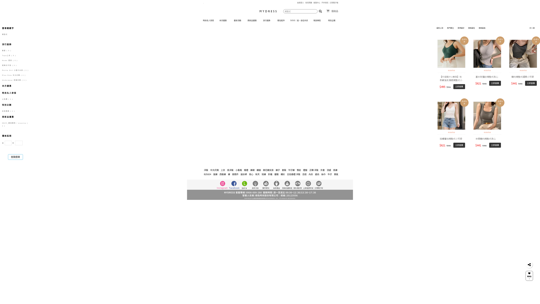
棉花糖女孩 (268, 170)
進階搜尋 (15, 157)
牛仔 (330, 174)
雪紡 (299, 170)
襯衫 (283, 174)
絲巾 (323, 174)
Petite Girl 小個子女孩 (15, 70)
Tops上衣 (9, 55)
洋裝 (206, 170)
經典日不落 (9, 65)
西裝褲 (223, 174)
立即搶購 (459, 87)
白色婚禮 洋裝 (293, 174)
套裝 (284, 170)
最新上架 (439, 28)
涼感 (329, 170)
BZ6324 (207, 174)
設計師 (244, 174)
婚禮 (246, 170)
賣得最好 (461, 28)
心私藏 (7, 99)
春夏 (6, 50)
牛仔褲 (291, 170)
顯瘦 (259, 170)
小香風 (239, 170)
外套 (322, 170)
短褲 (264, 174)
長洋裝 (230, 170)
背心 (251, 174)
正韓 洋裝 (313, 170)
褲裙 (252, 170)
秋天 (257, 174)
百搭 (304, 174)
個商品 (334, 11)
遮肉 (317, 174)
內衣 (311, 174)
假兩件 (235, 174)
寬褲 (215, 174)
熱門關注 (450, 28)
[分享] (529, 264)
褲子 (278, 170)
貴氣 (336, 174)
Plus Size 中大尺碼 (14, 75)
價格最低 (471, 28)
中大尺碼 (214, 170)
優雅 (276, 174)
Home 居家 (10, 60)
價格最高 (482, 28)
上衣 (223, 170)
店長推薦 (8, 111)
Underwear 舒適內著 (14, 80)
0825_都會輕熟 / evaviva (15, 124)
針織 (270, 174)
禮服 (305, 170)
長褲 (335, 170)
